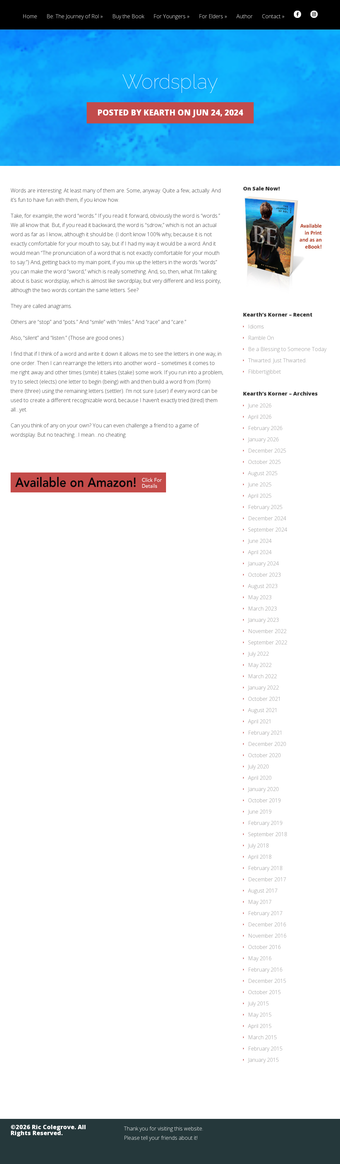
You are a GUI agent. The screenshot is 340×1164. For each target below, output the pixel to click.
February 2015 (265, 1048)
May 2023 (260, 597)
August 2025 (263, 473)
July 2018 (258, 845)
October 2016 (264, 947)
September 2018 (267, 834)
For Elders (211, 17)
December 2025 (267, 450)
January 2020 (263, 789)
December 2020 (267, 744)
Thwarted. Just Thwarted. (277, 360)
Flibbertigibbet (264, 371)
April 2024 (260, 552)
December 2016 (267, 924)
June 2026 (260, 405)
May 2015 (260, 1014)
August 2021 (263, 710)
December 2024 (267, 518)
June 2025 (260, 484)
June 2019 (260, 811)
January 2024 (263, 563)
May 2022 (260, 665)
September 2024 (267, 529)
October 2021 (264, 698)
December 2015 (267, 980)
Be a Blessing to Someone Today (287, 349)
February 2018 (265, 868)
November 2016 (267, 935)
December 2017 (267, 879)
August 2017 (263, 890)
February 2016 (265, 969)
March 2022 (262, 676)
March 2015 (262, 1037)
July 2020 (258, 766)
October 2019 (264, 800)
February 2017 (265, 913)
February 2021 (265, 732)
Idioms (256, 326)
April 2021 (260, 721)
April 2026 (260, 416)
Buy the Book (128, 17)
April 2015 (260, 1026)
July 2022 (258, 653)
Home (30, 17)
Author (244, 17)
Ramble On (261, 337)
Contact (271, 17)
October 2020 (264, 755)
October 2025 (264, 462)
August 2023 (263, 586)
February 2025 (265, 507)
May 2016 (260, 958)
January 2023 (263, 619)
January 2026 (263, 439)
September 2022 (267, 642)
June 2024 (260, 541)
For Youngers (169, 17)
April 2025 (260, 495)
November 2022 (267, 631)
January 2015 (263, 1059)
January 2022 (263, 687)
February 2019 (265, 823)
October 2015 (264, 992)
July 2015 (258, 1003)
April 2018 (260, 856)
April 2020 (260, 777)
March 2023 (262, 608)
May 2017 (260, 902)
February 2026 (265, 428)
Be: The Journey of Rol (72, 17)
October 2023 (264, 574)
